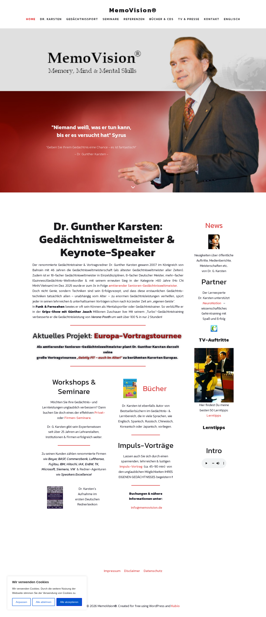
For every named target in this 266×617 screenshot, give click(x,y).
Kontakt (211, 19)
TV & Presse (188, 19)
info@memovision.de (146, 507)
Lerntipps (214, 414)
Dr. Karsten (51, 19)
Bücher (155, 388)
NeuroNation (212, 303)
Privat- (99, 412)
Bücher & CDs (161, 19)
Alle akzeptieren (69, 602)
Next (229, 374)
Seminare (111, 19)
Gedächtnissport (82, 19)
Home (30, 19)
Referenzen (134, 19)
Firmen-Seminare (77, 417)
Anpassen (21, 602)
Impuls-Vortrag (131, 466)
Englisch (232, 19)
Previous (199, 374)
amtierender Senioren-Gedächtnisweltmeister (143, 285)
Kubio (175, 605)
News (214, 225)
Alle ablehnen (43, 602)
